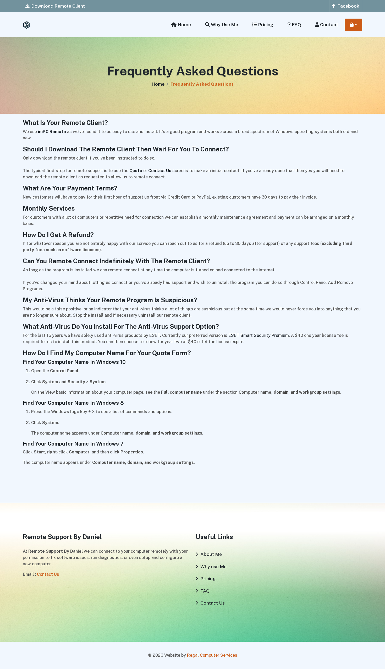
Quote (135, 170)
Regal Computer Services (212, 655)
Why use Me (224, 24)
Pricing (265, 24)
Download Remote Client (57, 6)
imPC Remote (52, 131)
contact (328, 24)
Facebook (347, 6)
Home (184, 24)
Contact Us (159, 170)
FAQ (296, 24)
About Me (210, 554)
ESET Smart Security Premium (258, 335)
